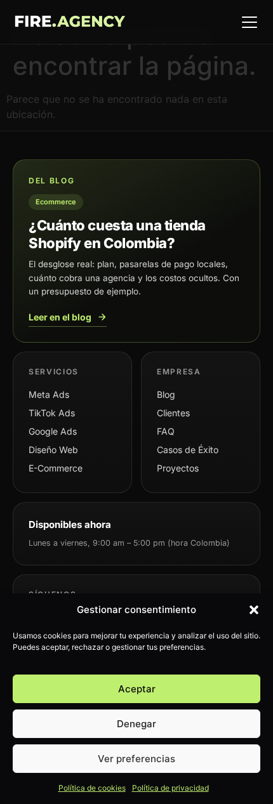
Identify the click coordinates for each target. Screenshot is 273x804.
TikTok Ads (52, 412)
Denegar (136, 724)
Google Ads (53, 431)
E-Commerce (56, 468)
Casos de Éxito (187, 449)
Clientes (173, 412)
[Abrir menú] (249, 22)
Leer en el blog (60, 317)
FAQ (166, 431)
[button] (254, 609)
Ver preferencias (136, 759)
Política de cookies (92, 788)
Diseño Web (53, 449)
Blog (166, 394)
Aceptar (137, 689)
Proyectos (178, 468)
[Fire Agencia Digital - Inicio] (70, 22)
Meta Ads (49, 394)
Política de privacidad (170, 788)
